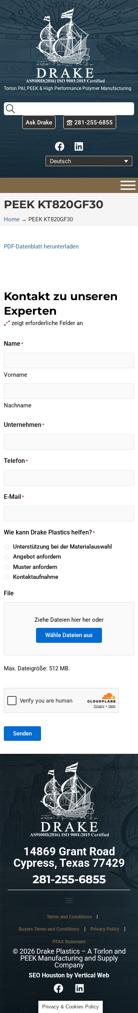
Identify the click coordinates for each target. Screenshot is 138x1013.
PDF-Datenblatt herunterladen (41, 246)
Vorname (15, 374)
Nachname (17, 405)
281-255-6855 (69, 879)
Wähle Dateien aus (69, 635)
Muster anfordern (35, 567)
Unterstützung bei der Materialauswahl (62, 546)
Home (12, 219)
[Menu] (128, 185)
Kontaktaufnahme (35, 576)
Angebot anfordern (37, 556)
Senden (22, 733)
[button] (69, 900)
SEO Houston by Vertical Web (69, 975)
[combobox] (69, 108)
